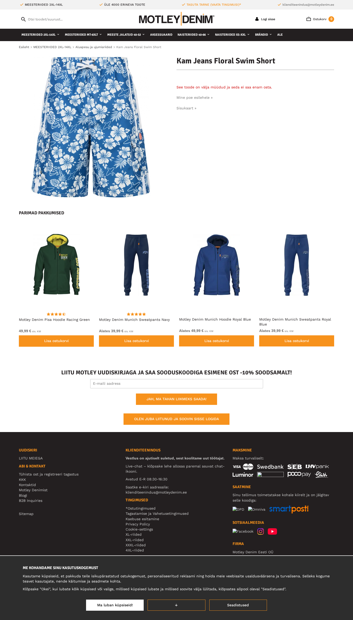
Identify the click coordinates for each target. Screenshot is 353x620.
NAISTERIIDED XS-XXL (230, 35)
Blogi (23, 495)
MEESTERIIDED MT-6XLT (81, 35)
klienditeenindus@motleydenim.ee (308, 4)
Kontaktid (27, 485)
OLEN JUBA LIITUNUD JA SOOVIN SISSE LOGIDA (176, 419)
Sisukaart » (186, 108)
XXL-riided (135, 540)
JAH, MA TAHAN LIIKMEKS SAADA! (176, 399)
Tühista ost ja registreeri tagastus (49, 474)
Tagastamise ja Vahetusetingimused (157, 513)
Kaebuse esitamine (142, 519)
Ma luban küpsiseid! (115, 605)
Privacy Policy (138, 524)
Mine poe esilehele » (195, 97)
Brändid (261, 35)
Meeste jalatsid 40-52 (124, 35)
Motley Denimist (33, 490)
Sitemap (26, 514)
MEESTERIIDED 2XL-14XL (38, 35)
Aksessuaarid (161, 35)
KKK (22, 480)
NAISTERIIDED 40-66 (192, 35)
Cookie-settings (139, 529)
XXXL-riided (136, 545)
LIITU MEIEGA (31, 458)
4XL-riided (135, 550)
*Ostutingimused (141, 508)
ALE (280, 35)
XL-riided (134, 534)
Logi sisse (267, 19)
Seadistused (238, 605)
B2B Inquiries (30, 500)
